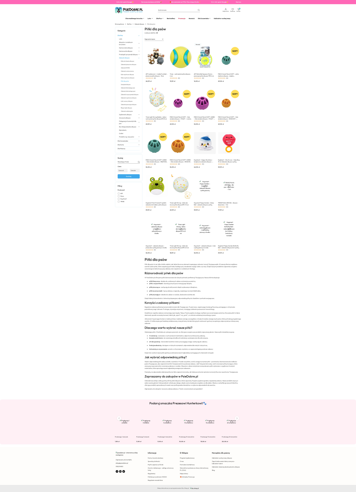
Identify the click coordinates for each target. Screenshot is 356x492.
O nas (182, 461)
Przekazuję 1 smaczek (121, 437)
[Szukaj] (139, 162)
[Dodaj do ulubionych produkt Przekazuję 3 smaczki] (153, 411)
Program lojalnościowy (187, 458)
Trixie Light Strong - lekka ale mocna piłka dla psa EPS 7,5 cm (179, 204)
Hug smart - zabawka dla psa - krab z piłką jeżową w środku (205, 247)
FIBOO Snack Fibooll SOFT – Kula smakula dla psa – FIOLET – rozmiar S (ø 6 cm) (180, 118)
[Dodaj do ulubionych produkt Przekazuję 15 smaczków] (217, 411)
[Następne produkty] (237, 418)
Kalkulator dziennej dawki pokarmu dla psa (226, 467)
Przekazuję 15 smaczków (208, 437)
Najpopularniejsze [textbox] (150, 39)
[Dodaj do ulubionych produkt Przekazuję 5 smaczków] (174, 411)
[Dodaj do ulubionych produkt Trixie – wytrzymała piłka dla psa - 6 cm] (189, 44)
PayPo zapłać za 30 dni (155, 465)
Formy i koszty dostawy (155, 458)
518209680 (119, 466)
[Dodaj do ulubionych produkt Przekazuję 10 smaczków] (196, 411)
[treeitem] (129, 35)
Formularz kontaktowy (187, 465)
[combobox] (154, 39)
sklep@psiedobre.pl (122, 463)
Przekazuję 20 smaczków (229, 437)
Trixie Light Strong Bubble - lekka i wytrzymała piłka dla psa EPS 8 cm (156, 118)
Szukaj (128, 176)
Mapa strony (184, 473)
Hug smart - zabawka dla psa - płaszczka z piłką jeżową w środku (156, 247)
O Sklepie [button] (184, 453)
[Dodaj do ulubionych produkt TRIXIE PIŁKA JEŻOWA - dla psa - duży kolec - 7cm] (237, 173)
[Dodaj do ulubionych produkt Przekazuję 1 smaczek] (132, 411)
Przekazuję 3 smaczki (142, 437)
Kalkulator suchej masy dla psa (222, 458)
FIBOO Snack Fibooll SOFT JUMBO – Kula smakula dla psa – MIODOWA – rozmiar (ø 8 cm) (180, 161)
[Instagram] (120, 471)
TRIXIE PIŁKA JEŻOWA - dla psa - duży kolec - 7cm (228, 204)
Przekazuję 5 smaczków (165, 437)
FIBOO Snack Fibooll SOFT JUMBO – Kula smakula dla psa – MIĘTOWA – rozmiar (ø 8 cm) (156, 161)
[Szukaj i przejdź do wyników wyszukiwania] (198, 10)
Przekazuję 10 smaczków (186, 437)
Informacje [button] (152, 453)
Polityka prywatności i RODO (157, 477)
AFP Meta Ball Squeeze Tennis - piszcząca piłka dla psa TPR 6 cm (204, 75)
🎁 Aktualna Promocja (187, 477)
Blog (213, 470)
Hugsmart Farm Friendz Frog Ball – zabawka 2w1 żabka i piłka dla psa (156, 204)
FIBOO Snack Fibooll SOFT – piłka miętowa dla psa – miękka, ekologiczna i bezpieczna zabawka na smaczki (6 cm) (228, 75)
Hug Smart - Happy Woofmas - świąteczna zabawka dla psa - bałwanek (203, 161)
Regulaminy (151, 473)
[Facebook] (117, 471)
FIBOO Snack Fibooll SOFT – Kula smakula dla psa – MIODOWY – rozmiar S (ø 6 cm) (228, 118)
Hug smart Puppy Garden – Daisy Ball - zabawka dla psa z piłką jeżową (204, 204)
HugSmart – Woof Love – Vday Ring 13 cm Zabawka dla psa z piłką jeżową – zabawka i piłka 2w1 (229, 161)
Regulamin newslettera (155, 480)
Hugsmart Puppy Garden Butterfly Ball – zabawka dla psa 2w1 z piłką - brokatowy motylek (229, 247)
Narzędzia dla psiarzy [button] (221, 453)
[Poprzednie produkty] (119, 418)
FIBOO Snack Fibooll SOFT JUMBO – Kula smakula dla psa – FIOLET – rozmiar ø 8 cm (204, 118)
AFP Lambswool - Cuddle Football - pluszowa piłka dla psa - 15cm (156, 75)
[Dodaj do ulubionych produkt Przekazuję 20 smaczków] (239, 411)
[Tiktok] (123, 471)
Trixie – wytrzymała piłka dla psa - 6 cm (180, 75)
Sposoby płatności (154, 461)
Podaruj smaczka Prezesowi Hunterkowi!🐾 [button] (178, 403)
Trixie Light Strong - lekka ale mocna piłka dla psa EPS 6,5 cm (179, 247)
